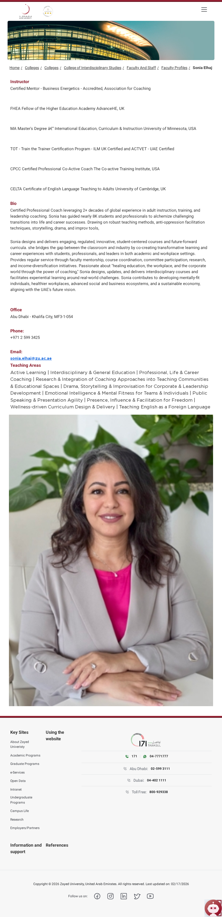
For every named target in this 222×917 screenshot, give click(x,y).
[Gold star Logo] (48, 11)
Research (17, 819)
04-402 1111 (156, 780)
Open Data (18, 781)
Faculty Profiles (174, 68)
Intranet (16, 789)
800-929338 (158, 792)
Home (14, 68)
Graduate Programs (24, 764)
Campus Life (19, 811)
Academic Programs (25, 755)
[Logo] (25, 11)
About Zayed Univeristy (19, 744)
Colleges (32, 68)
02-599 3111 (160, 769)
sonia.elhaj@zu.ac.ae (31, 359)
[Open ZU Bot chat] (213, 908)
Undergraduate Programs (21, 799)
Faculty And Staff (141, 68)
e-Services (17, 772)
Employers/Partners (25, 828)
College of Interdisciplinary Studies (92, 68)
